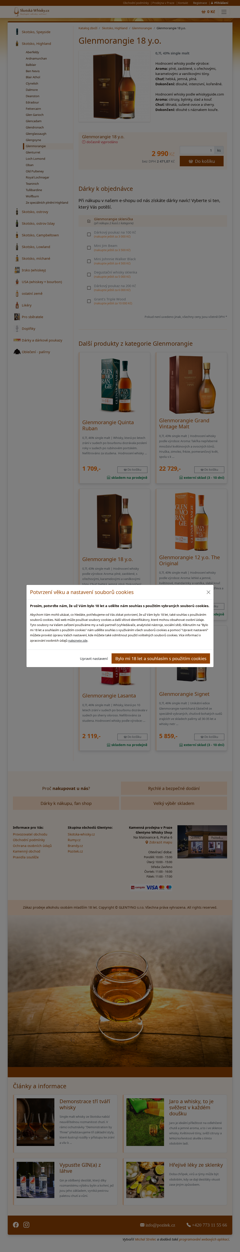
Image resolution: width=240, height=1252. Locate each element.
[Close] (208, 592)
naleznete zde (77, 640)
